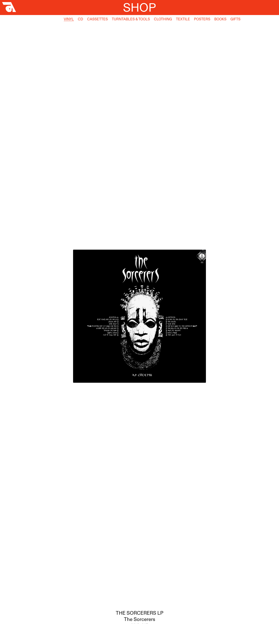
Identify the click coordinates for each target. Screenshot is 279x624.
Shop (139, 7)
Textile (183, 19)
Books (220, 19)
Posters (202, 19)
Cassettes (97, 19)
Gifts (235, 19)
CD (80, 19)
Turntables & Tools (131, 19)
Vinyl (69, 19)
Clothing (163, 19)
